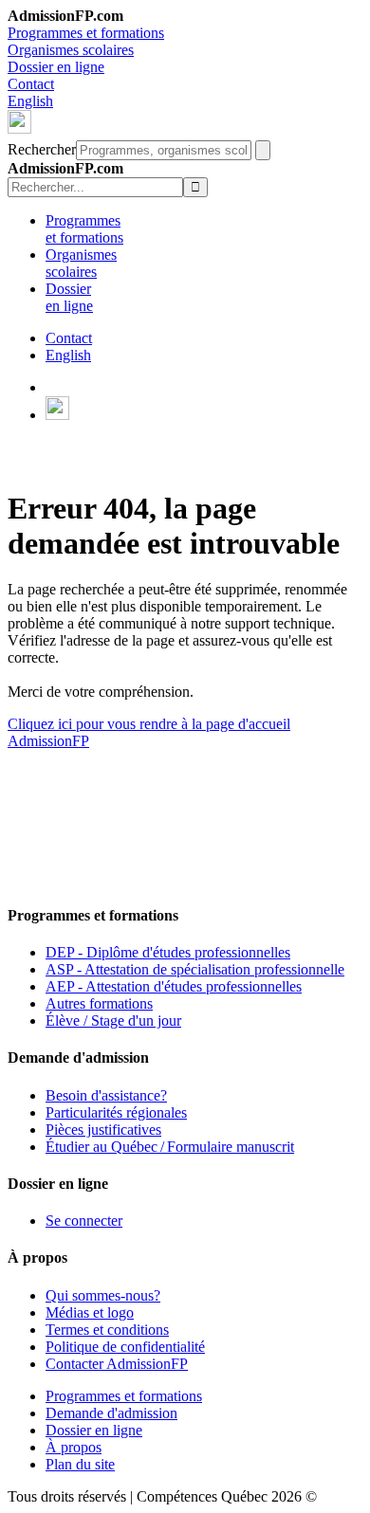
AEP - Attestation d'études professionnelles (174, 986)
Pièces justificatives (103, 1129)
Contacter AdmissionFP (117, 1364)
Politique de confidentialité (125, 1347)
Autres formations (99, 1003)
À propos (74, 1447)
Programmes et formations (86, 33)
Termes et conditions (107, 1330)
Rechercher (42, 149)
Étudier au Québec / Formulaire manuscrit (170, 1147)
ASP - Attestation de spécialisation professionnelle (195, 969)
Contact (31, 84)
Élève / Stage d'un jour (113, 1020)
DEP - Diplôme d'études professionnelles (168, 952)
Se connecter (84, 1220)
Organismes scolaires (71, 50)
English (30, 101)
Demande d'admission (111, 1413)
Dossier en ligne (56, 67)
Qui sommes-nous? (103, 1295)
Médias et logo (90, 1312)
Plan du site (80, 1464)
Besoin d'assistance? (106, 1095)
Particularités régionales (116, 1112)
